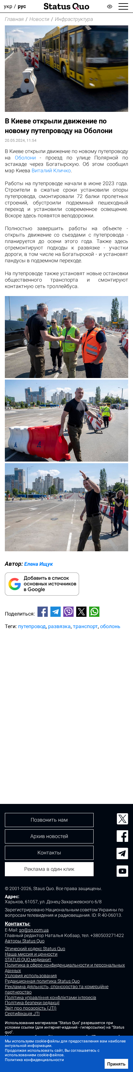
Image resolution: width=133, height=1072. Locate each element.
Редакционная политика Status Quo (42, 981)
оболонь (110, 626)
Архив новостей (49, 836)
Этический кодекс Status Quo (35, 948)
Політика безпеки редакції (32, 1002)
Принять (116, 1064)
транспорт (85, 626)
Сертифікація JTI (22, 1013)
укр (8, 6)
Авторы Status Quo (25, 940)
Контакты (17, 924)
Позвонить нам (49, 820)
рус (22, 6)
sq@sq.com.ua (34, 929)
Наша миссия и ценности (31, 954)
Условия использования (31, 975)
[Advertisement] (66, 706)
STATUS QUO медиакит (28, 959)
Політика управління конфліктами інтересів (50, 997)
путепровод (32, 626)
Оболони (25, 158)
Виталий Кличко (51, 170)
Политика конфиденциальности (34, 1060)
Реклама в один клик (49, 869)
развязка (59, 626)
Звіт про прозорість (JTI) (30, 1008)
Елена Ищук (38, 564)
